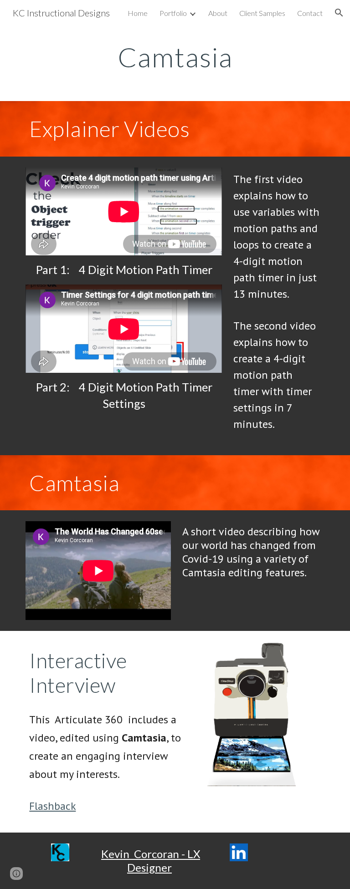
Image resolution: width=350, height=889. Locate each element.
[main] (175, 57)
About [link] (217, 13)
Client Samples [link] (262, 13)
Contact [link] (310, 13)
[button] (339, 13)
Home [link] (138, 13)
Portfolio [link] (173, 13)
